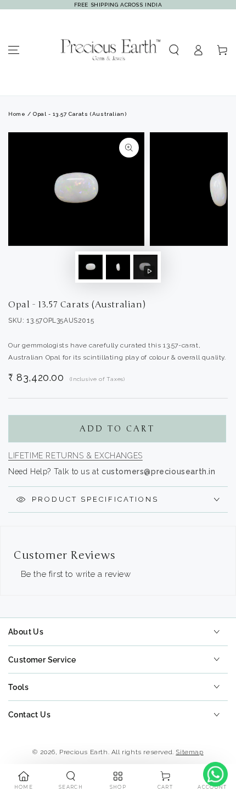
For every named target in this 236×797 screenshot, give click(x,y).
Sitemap (189, 752)
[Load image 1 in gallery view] (90, 267)
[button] (174, 50)
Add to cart (117, 429)
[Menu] (14, 50)
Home (16, 114)
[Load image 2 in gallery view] (118, 267)
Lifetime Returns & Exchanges (75, 455)
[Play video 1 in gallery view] (145, 267)
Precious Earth (83, 752)
